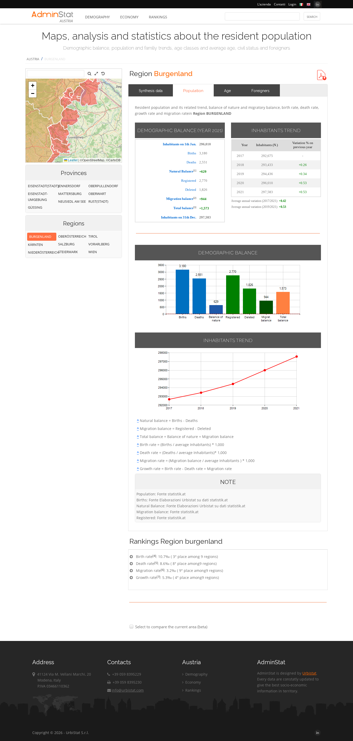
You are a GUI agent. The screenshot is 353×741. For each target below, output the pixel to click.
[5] (156, 563)
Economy (129, 16)
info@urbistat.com (128, 690)
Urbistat (309, 673)
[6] (162, 570)
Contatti (279, 4)
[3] (194, 207)
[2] (194, 197)
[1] (194, 170)
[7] (158, 577)
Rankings (158, 16)
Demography (97, 16)
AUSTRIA (33, 59)
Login (292, 4)
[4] (154, 556)
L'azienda (264, 4)
